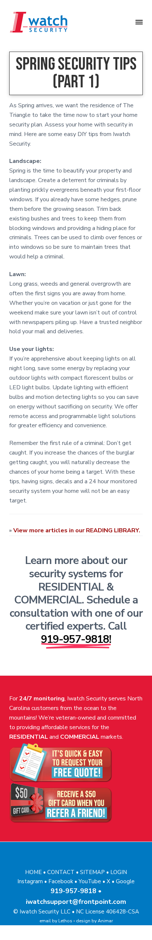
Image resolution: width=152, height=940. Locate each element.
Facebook (60, 881)
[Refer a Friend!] (76, 803)
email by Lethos (55, 921)
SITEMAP (92, 872)
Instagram (30, 881)
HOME (33, 872)
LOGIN (118, 872)
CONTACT (61, 872)
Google (125, 881)
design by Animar (94, 921)
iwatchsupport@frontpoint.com (76, 901)
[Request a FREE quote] (76, 762)
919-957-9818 (73, 891)
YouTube (90, 881)
